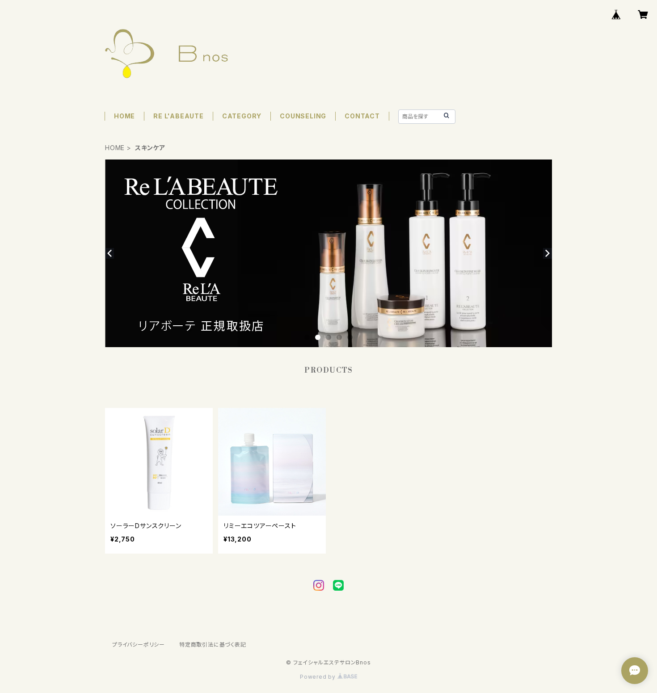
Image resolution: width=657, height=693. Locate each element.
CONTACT (362, 116)
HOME (124, 116)
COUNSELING (303, 116)
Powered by (318, 676)
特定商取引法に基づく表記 (212, 644)
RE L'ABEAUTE (178, 116)
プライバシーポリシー (138, 644)
